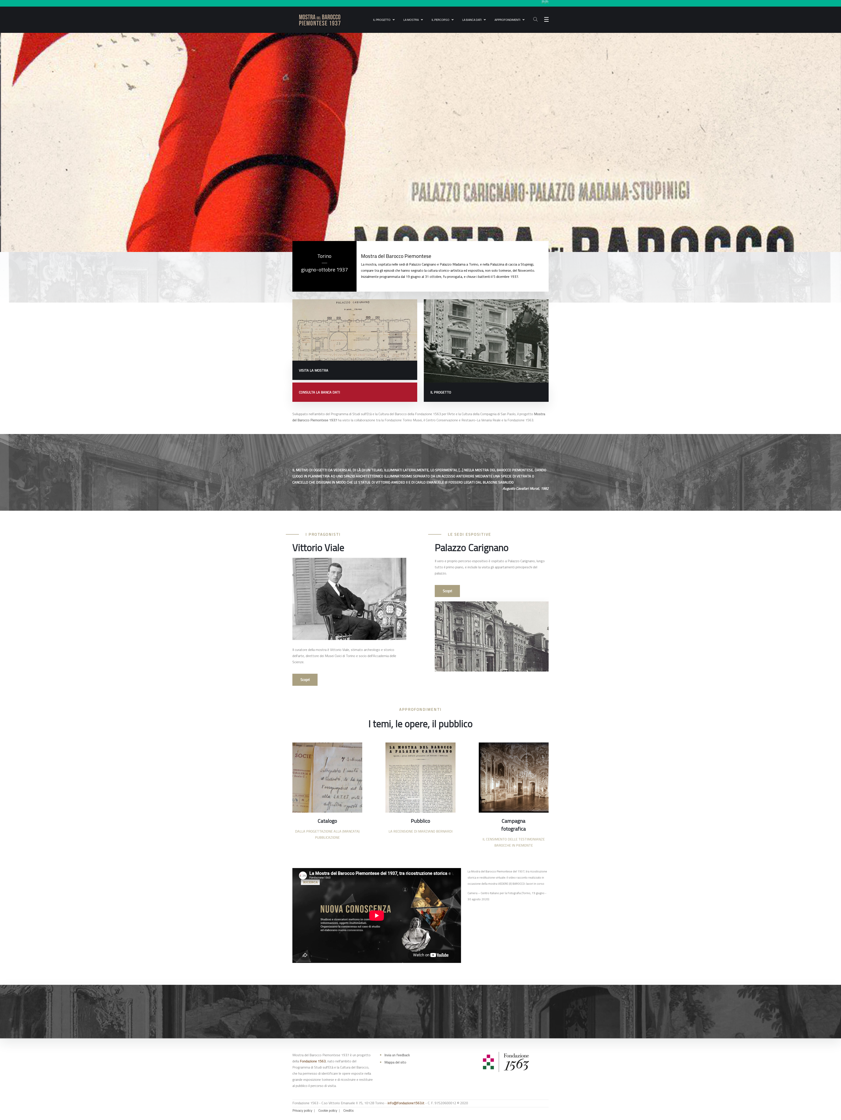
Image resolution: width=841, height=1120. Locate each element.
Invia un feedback (397, 1055)
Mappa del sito (395, 1062)
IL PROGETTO (381, 20)
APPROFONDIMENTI (507, 20)
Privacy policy (302, 1110)
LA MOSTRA (411, 20)
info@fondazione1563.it (406, 1103)
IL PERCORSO (440, 20)
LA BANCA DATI (472, 20)
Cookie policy (327, 1110)
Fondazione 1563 (313, 1061)
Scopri (305, 679)
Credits (348, 1110)
